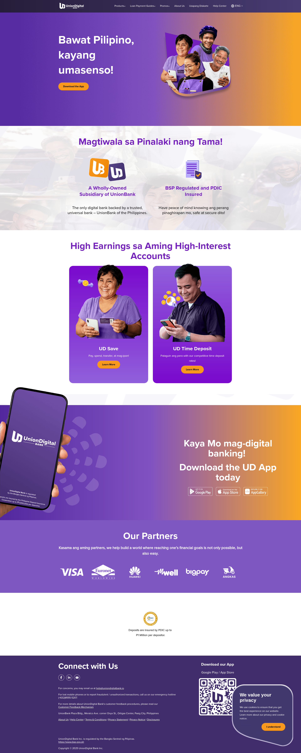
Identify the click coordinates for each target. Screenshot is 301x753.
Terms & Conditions (95, 719)
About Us (63, 719)
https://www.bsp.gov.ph (71, 742)
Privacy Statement (118, 719)
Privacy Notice (137, 719)
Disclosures (153, 719)
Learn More (108, 364)
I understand (273, 726)
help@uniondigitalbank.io (110, 688)
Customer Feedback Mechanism (76, 707)
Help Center (77, 719)
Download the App (73, 86)
